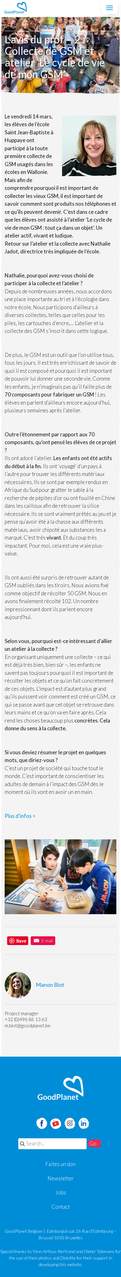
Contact (61, 1206)
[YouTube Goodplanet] (55, 1121)
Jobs (60, 1192)
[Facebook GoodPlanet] (41, 1122)
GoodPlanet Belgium (15, 8)
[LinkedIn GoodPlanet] (83, 1122)
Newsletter (60, 1178)
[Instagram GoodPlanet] (69, 1122)
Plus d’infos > (20, 816)
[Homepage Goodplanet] (60, 1088)
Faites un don (60, 1164)
